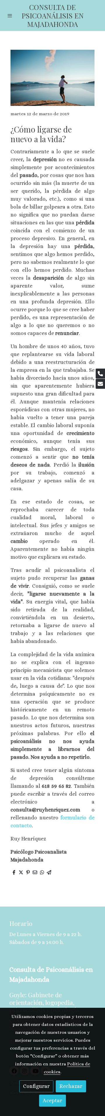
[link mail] (100, 384)
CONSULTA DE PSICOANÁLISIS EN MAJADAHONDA (53, 15)
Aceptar (52, 1100)
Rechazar (71, 1086)
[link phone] (100, 374)
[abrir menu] (10, 15)
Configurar (36, 1086)
